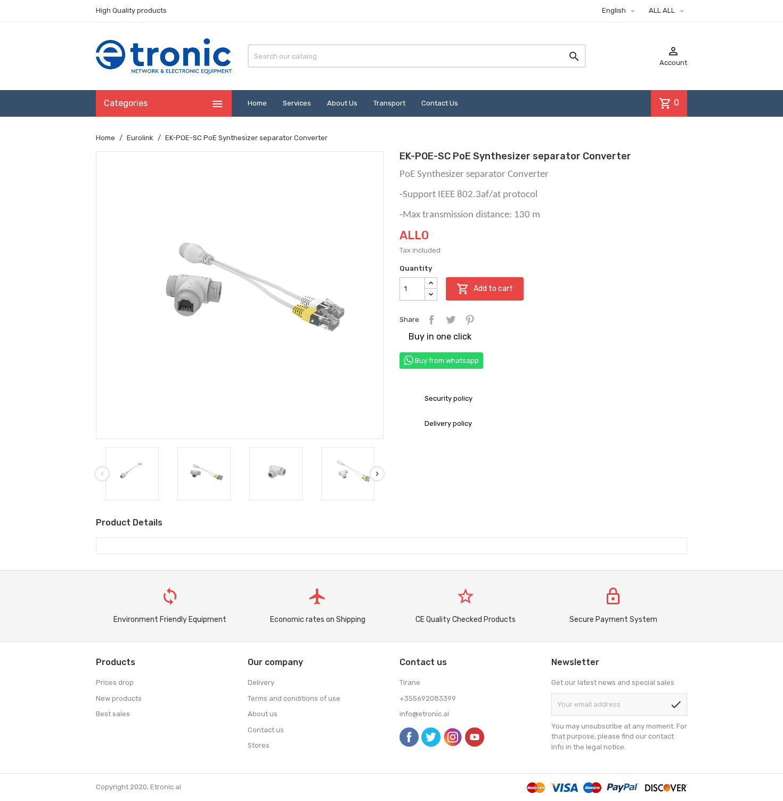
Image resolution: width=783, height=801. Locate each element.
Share (431, 319)
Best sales (113, 714)
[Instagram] (452, 737)
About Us (342, 103)
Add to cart (484, 288)
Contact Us (439, 103)
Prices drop (115, 682)
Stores (259, 745)
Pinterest (469, 319)
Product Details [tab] (129, 522)
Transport (389, 103)
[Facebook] (409, 737)
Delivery (261, 682)
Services (297, 103)
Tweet (450, 319)
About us (263, 714)
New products (119, 698)
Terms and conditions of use (294, 698)
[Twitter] (431, 737)
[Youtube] (474, 737)
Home (257, 103)
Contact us (266, 730)
